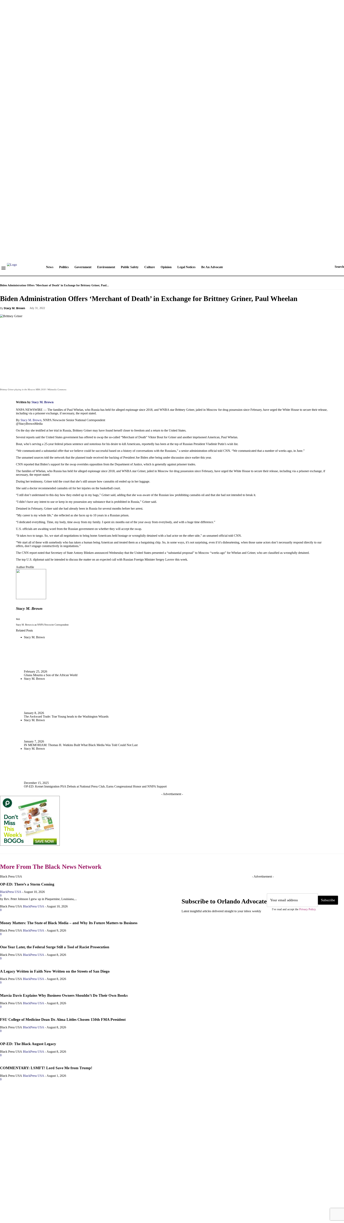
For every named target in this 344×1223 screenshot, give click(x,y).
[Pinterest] (84, 308)
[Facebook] (55, 308)
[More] (113, 308)
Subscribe (328, 900)
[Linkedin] (29, 1197)
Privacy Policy (307, 909)
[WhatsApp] (98, 308)
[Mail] (41, 1197)
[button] (335, 267)
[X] (69, 308)
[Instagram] (17, 1197)
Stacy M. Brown (14, 308)
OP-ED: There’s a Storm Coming (27, 884)
